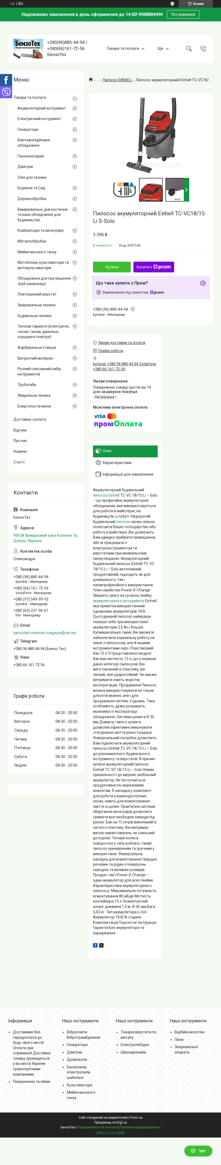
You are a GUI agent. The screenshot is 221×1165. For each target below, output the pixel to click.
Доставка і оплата (29, 419)
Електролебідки (135, 1045)
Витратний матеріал (35, 358)
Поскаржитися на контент (97, 1127)
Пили (179, 1039)
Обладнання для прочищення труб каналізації (44, 281)
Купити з (144, 267)
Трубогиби (27, 385)
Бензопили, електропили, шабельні (79, 1072)
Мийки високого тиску (37, 252)
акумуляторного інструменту (118, 601)
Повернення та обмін (31, 1081)
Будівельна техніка (34, 316)
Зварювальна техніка (37, 305)
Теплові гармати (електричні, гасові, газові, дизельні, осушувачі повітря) (44, 331)
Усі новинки (183, 14)
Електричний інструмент (39, 119)
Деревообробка (32, 198)
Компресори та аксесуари (41, 230)
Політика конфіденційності (140, 1127)
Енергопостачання (34, 406)
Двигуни (25, 166)
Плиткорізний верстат (37, 294)
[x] (101, 946)
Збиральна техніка (34, 395)
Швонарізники (133, 1052)
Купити (112, 267)
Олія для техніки (32, 177)
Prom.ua (136, 1118)
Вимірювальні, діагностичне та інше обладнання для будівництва (43, 214)
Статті (19, 462)
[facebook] (95, 946)
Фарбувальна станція (37, 347)
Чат (202, 1151)
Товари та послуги (122, 48)
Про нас (20, 440)
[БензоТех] (28, 49)
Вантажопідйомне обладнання (34, 143)
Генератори (28, 129)
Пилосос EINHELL (117, 80)
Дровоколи (77, 1059)
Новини (20, 451)
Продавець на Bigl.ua (110, 1122)
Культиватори (79, 1085)
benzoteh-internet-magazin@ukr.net (44, 633)
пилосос (123, 522)
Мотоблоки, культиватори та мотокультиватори (43, 265)
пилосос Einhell (106, 495)
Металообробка (32, 241)
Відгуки (20, 430)
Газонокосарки (31, 156)
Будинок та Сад (31, 188)
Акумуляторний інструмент (42, 108)
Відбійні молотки (189, 1032)
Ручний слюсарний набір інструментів (39, 371)
